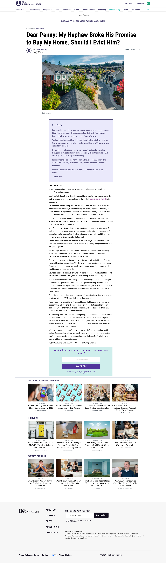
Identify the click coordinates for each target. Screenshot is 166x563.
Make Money (21, 10)
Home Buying (114, 10)
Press (49, 521)
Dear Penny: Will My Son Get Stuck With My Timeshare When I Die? (40, 483)
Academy (129, 3)
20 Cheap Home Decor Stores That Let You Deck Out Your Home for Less (97, 483)
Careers (50, 515)
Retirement (66, 10)
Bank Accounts (89, 10)
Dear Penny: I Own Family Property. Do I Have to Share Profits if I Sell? (97, 445)
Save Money (35, 10)
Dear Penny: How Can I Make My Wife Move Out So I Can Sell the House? (41, 445)
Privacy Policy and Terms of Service (33, 555)
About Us (51, 510)
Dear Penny (42, 49)
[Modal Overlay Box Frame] (80, 361)
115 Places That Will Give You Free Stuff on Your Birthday (97, 406)
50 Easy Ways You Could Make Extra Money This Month (69, 406)
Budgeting (47, 10)
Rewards (143, 3)
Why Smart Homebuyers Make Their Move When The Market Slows (125, 483)
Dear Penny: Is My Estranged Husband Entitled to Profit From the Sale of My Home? (69, 445)
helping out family (98, 199)
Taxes (125, 10)
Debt (57, 10)
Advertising (52, 527)
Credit (76, 10)
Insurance (136, 10)
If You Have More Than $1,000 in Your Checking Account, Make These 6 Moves (125, 408)
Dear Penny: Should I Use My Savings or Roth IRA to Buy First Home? (68, 483)
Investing (102, 10)
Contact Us (52, 532)
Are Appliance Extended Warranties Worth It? (125, 443)
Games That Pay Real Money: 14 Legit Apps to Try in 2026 (40, 406)
